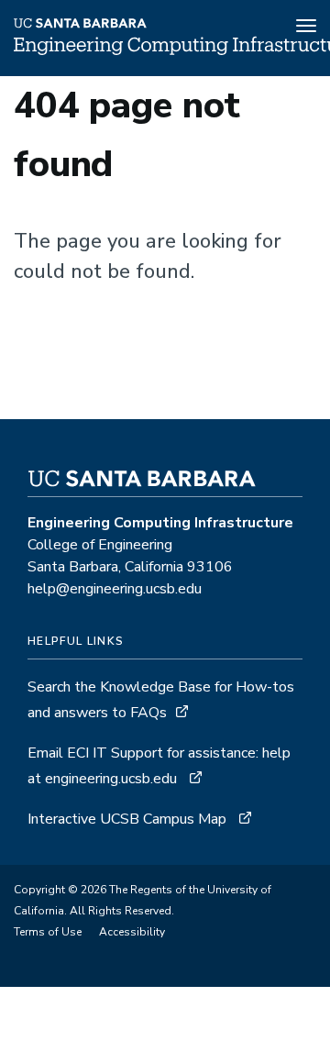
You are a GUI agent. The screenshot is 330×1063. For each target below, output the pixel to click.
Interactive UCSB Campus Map (129, 819)
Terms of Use (48, 932)
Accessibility (132, 932)
